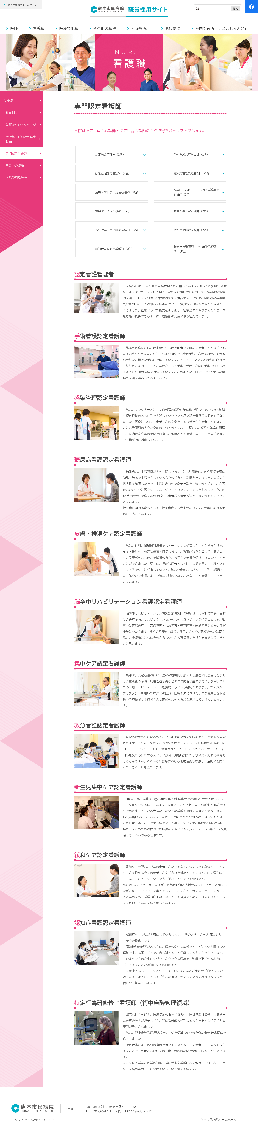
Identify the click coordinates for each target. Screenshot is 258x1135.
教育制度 (12, 112)
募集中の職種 (15, 165)
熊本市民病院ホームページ (22, 4)
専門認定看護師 (16, 153)
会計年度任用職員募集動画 (21, 138)
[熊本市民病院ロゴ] (32, 1111)
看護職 (8, 100)
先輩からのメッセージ (21, 124)
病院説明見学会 (16, 177)
